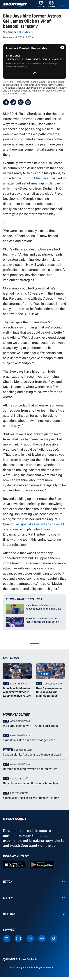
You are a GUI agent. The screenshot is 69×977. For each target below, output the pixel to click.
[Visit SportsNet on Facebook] (30, 938)
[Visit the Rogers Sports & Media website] (20, 959)
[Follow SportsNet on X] (6, 938)
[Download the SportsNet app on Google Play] (41, 864)
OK (34, 72)
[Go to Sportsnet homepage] (15, 5)
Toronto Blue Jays (35, 178)
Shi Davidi (9, 32)
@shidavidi (26, 32)
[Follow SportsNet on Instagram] (42, 938)
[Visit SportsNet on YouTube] (18, 938)
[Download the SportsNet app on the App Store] (14, 864)
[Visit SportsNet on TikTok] (53, 938)
